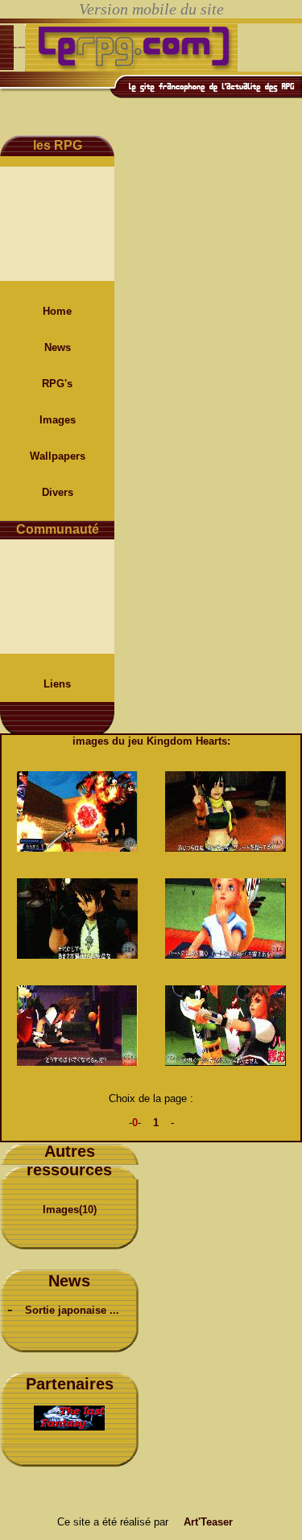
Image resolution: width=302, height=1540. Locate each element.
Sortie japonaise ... (72, 1310)
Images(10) (70, 1210)
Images (57, 420)
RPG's (57, 384)
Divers (57, 492)
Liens (57, 684)
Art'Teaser (208, 1522)
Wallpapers (57, 456)
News (57, 347)
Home (57, 311)
